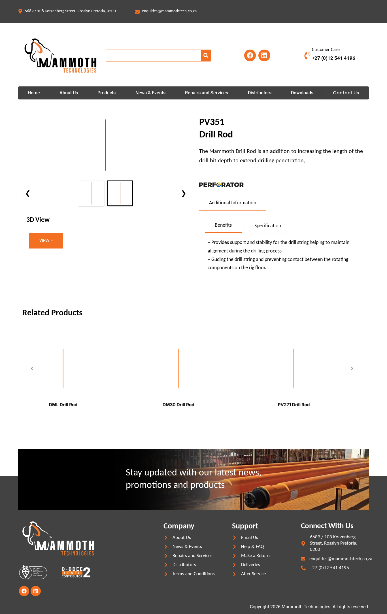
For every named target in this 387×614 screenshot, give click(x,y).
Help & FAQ (252, 546)
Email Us (249, 537)
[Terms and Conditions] (165, 574)
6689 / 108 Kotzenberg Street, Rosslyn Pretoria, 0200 (70, 11)
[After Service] (234, 574)
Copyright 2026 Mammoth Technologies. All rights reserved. (309, 606)
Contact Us (346, 93)
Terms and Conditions (194, 573)
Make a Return (255, 555)
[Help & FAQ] (234, 546)
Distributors (259, 92)
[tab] (232, 204)
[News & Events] (165, 546)
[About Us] (165, 537)
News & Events (150, 92)
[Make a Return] (234, 555)
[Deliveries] (234, 564)
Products (106, 92)
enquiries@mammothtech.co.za (169, 11)
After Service (253, 573)
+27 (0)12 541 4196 (333, 58)
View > (46, 241)
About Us (68, 92)
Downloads (302, 92)
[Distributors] (165, 564)
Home (34, 92)
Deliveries (250, 564)
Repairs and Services (206, 92)
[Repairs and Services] (165, 555)
